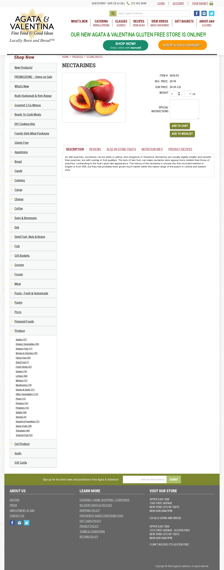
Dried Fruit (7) (22, 362)
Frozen (19, 274)
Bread (18, 161)
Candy (18, 171)
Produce (20, 331)
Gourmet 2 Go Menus (28, 105)
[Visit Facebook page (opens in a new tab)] (197, 13)
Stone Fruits (95, 56)
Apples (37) (21, 339)
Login (161, 3)
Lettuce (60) (21, 376)
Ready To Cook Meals (28, 114)
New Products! (23, 67)
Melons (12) (21, 380)
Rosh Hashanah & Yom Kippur (33, 96)
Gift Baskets (22, 255)
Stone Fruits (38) (24, 426)
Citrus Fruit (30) (23, 357)
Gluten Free (22, 142)
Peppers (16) (22, 403)
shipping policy (90, 510)
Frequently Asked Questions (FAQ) (101, 516)
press (13, 505)
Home (65, 56)
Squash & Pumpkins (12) (27, 421)
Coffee (19, 208)
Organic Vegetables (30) (27, 344)
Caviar (18, 190)
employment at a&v (22, 510)
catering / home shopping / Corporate (105, 500)
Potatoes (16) (22, 407)
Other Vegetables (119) (27, 394)
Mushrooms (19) (24, 385)
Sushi (18, 453)
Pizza (18, 312)
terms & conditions (92, 531)
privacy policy (89, 526)
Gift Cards (21, 462)
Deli (17, 227)
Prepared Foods (24, 321)
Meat (18, 284)
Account (178, 3)
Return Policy (89, 537)
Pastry (18, 302)
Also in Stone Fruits (121, 149)
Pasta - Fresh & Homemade (31, 293)
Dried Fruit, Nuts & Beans (30, 236)
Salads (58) (21, 412)
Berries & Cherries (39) (26, 353)
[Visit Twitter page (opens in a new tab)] (211, 13)
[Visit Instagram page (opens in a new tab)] (204, 13)
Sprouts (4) (21, 417)
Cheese (19, 199)
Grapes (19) (21, 371)
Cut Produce (22, 444)
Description (75, 149)
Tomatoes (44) (23, 430)
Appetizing (21, 152)
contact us (17, 516)
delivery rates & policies (96, 505)
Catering (20, 180)
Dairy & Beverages (26, 218)
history (15, 500)
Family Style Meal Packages (32, 133)
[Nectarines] (93, 97)
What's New (22, 86)
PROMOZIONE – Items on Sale (33, 77)
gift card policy (90, 521)
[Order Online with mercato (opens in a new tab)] (125, 45)
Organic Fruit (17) (24, 348)
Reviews (95, 149)
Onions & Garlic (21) (25, 389)
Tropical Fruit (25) (24, 435)
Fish (17, 246)
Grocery (19, 265)
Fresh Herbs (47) (24, 366)
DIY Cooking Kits (25, 124)
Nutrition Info (152, 149)
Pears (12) (21, 398)
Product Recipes (180, 149)
